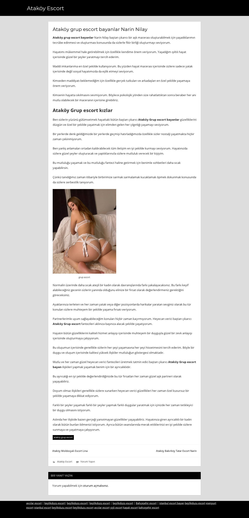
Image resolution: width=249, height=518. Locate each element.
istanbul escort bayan (171, 503)
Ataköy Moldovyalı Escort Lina (70, 451)
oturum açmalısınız (95, 486)
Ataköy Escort (45, 8)
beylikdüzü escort (54, 503)
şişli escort (116, 507)
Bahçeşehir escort (146, 503)
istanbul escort (42, 507)
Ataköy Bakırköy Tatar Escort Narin (176, 451)
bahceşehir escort (149, 507)
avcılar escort (34, 503)
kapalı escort (130, 507)
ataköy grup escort (63, 437)
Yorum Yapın (87, 461)
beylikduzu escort (195, 503)
